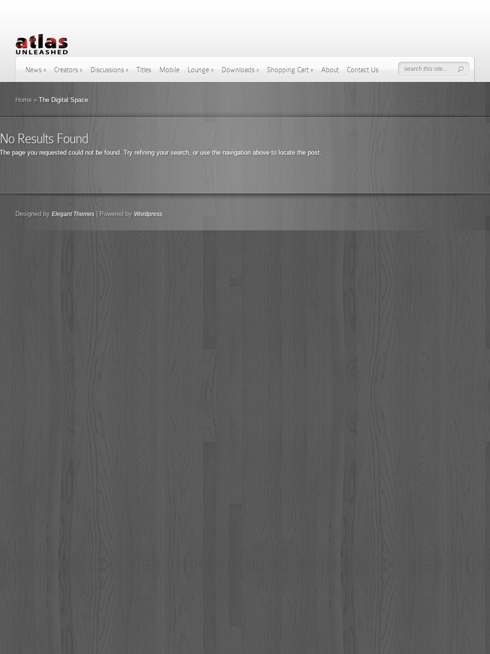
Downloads (240, 70)
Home (23, 99)
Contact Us (363, 70)
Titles (143, 70)
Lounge (200, 70)
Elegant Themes (73, 214)
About (330, 70)
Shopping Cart (290, 70)
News (35, 70)
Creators (68, 70)
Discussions (109, 70)
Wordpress (148, 214)
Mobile (169, 70)
